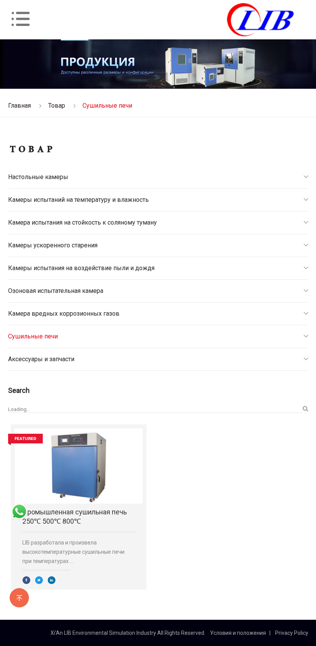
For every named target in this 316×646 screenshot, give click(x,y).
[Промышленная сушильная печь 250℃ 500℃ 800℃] (79, 466)
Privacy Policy (291, 633)
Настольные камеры (38, 177)
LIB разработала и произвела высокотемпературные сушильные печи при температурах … (73, 551)
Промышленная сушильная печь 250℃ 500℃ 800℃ (74, 516)
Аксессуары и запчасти (41, 359)
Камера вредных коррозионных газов (63, 313)
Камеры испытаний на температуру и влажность (78, 199)
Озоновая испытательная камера (55, 290)
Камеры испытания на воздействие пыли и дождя (81, 268)
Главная (19, 105)
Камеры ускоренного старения (52, 245)
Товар (56, 105)
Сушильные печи (33, 336)
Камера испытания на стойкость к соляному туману (82, 222)
